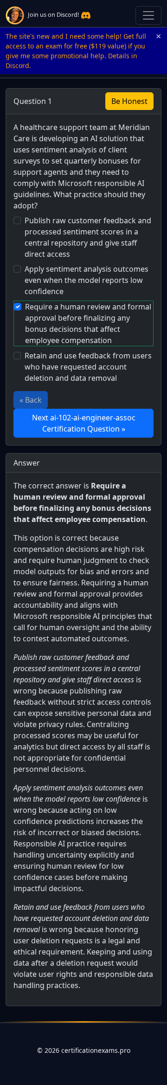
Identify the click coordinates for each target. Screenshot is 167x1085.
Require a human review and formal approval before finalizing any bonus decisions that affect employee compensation (88, 323)
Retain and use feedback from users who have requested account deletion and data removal (88, 366)
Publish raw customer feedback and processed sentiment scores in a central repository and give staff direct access (88, 237)
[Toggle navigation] (148, 15)
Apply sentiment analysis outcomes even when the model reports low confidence (86, 280)
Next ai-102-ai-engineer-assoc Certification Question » (83, 423)
